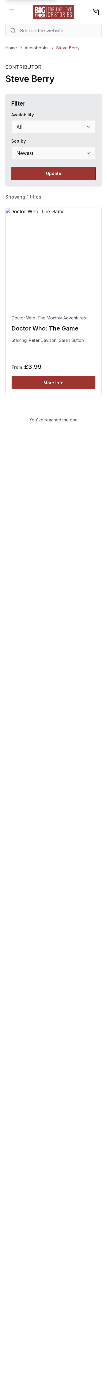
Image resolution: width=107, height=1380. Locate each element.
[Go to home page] (53, 12)
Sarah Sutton (71, 340)
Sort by (18, 141)
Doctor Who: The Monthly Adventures (49, 317)
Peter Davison (42, 340)
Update (53, 173)
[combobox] (53, 126)
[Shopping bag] (96, 12)
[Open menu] (11, 12)
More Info (53, 382)
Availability (22, 114)
